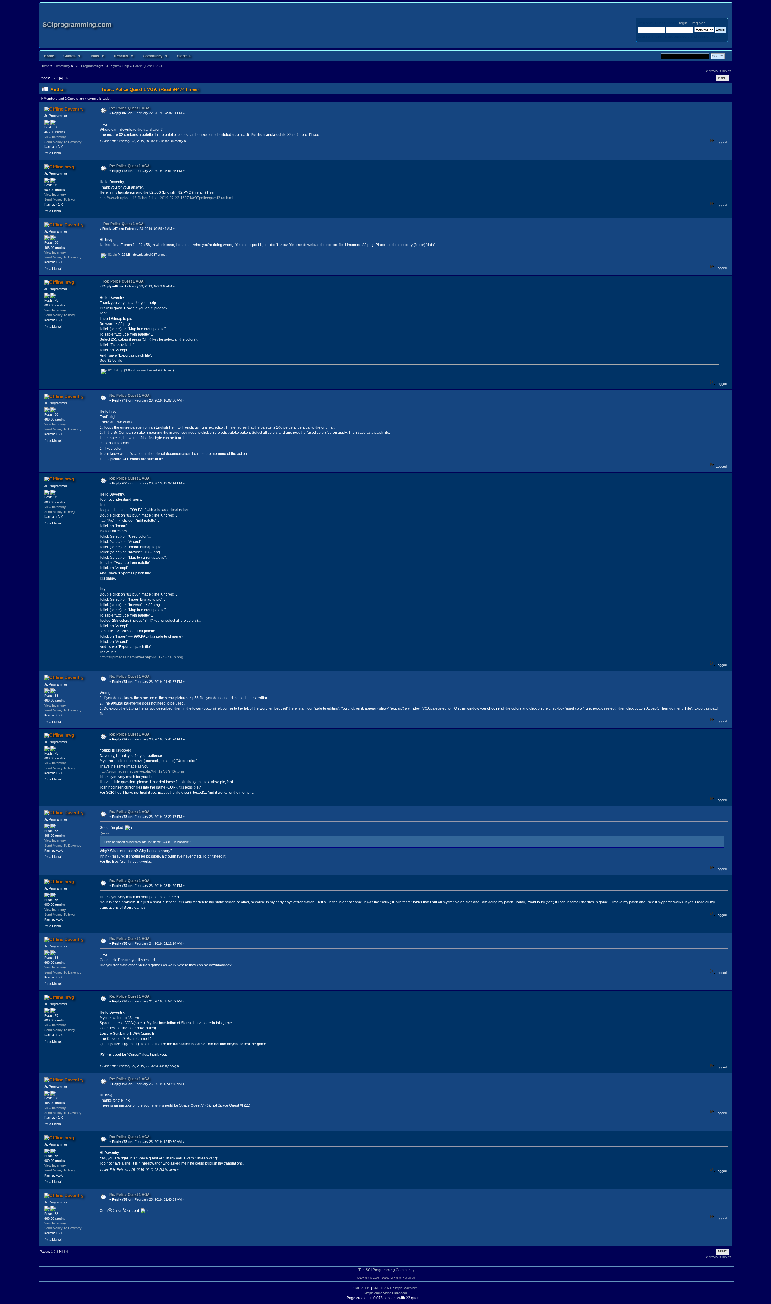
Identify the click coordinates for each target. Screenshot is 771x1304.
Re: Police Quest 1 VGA (129, 108)
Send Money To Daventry (63, 142)
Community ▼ (155, 55)
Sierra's (184, 55)
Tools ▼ (97, 55)
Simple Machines (405, 1288)
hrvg (69, 166)
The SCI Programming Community (386, 1270)
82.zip (112, 254)
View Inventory (55, 137)
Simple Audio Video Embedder (385, 1293)
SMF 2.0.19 (361, 1288)
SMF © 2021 (382, 1288)
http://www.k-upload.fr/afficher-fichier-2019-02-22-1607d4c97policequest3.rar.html (166, 198)
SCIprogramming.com (76, 24)
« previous (713, 71)
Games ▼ (72, 55)
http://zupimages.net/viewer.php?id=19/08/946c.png (142, 771)
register (698, 23)
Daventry (73, 108)
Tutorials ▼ (124, 55)
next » (726, 71)
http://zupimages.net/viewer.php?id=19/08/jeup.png (141, 657)
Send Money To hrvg (59, 199)
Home (49, 55)
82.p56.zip (115, 370)
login (683, 23)
